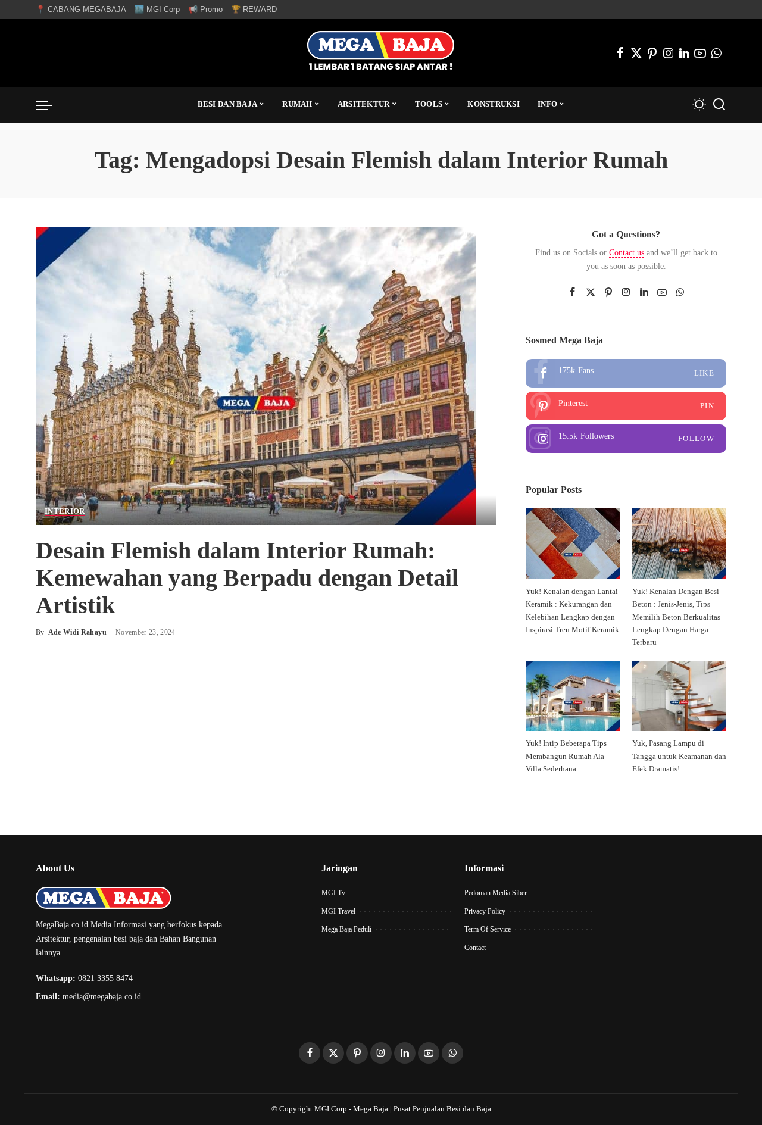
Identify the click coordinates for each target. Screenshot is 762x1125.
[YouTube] (700, 53)
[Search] (719, 105)
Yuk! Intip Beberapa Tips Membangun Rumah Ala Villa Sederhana (566, 756)
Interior (65, 511)
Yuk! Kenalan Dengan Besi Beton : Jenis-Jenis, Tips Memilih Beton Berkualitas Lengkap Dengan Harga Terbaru (676, 617)
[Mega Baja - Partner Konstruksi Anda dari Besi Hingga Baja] (380, 53)
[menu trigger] (50, 105)
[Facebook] (620, 53)
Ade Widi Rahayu (77, 632)
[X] (636, 53)
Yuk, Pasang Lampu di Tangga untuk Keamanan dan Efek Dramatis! (679, 756)
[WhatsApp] (716, 53)
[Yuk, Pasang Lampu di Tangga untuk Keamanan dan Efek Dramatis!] (679, 696)
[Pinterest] (652, 53)
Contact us (626, 252)
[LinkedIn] (684, 53)
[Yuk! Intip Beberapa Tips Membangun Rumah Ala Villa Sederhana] (573, 696)
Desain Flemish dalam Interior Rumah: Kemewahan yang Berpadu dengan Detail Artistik (247, 577)
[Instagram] (668, 53)
